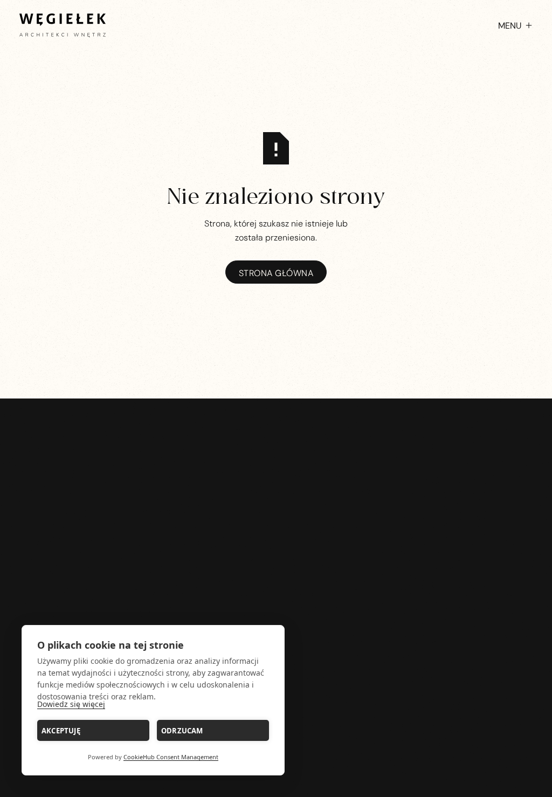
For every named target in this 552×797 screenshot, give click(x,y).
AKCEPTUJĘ (61, 731)
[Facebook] (51, 462)
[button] (510, 25)
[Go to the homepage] (275, 571)
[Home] (62, 25)
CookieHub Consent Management (170, 757)
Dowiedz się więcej (71, 704)
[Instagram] (28, 462)
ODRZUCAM (182, 731)
